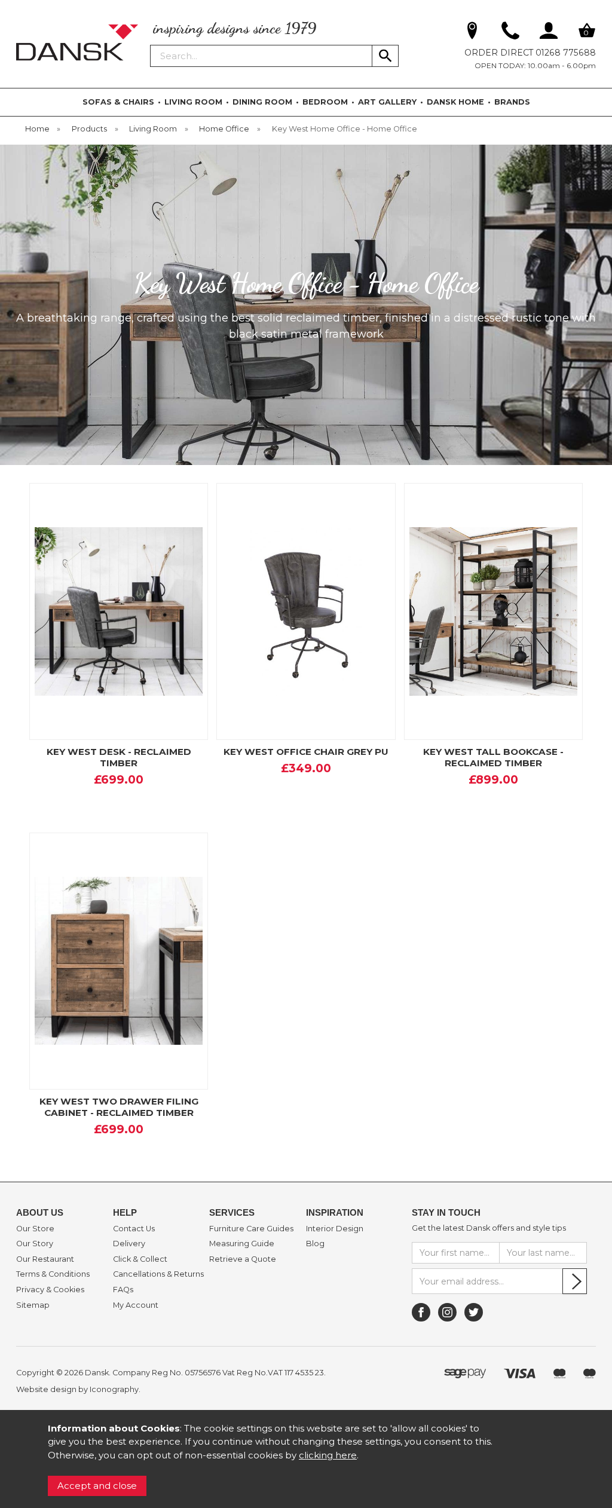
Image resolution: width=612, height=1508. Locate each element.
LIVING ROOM (193, 101)
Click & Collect (140, 1259)
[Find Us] (472, 33)
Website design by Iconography (77, 1389)
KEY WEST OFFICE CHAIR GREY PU (306, 751)
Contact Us (134, 1229)
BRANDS (512, 101)
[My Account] (549, 33)
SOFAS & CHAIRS (118, 101)
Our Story (34, 1244)
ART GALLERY (387, 101)
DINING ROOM (262, 101)
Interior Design (334, 1229)
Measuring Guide (241, 1244)
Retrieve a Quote (242, 1259)
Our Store (35, 1229)
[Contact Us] (510, 33)
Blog (315, 1244)
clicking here (328, 1455)
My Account (135, 1305)
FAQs (123, 1290)
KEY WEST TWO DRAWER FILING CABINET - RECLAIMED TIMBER (118, 1107)
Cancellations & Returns (158, 1274)
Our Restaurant (45, 1259)
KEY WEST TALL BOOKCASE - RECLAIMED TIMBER (493, 757)
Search (150, 44)
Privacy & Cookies (50, 1290)
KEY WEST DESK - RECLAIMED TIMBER (119, 757)
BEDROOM (325, 101)
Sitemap (33, 1305)
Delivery (129, 1244)
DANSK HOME (455, 101)
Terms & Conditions (53, 1274)
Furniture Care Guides (251, 1229)
